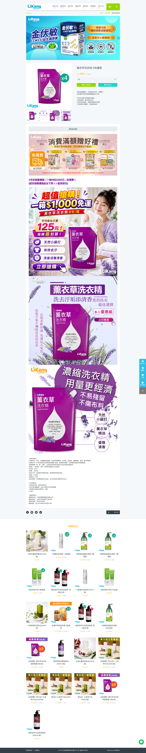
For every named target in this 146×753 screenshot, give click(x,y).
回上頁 (29, 13)
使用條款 (37, 750)
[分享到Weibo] (41, 512)
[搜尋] (116, 6)
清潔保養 (107, 13)
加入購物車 (87, 85)
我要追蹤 (108, 85)
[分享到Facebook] (28, 512)
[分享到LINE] (33, 512)
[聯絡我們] (109, 6)
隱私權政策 (29, 750)
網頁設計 (117, 750)
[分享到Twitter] (37, 512)
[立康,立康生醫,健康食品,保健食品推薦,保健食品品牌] (73, 38)
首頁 (101, 13)
